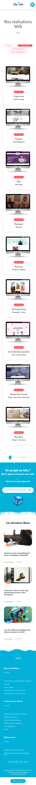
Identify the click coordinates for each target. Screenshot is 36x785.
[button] (32, 4)
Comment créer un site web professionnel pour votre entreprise (16, 593)
